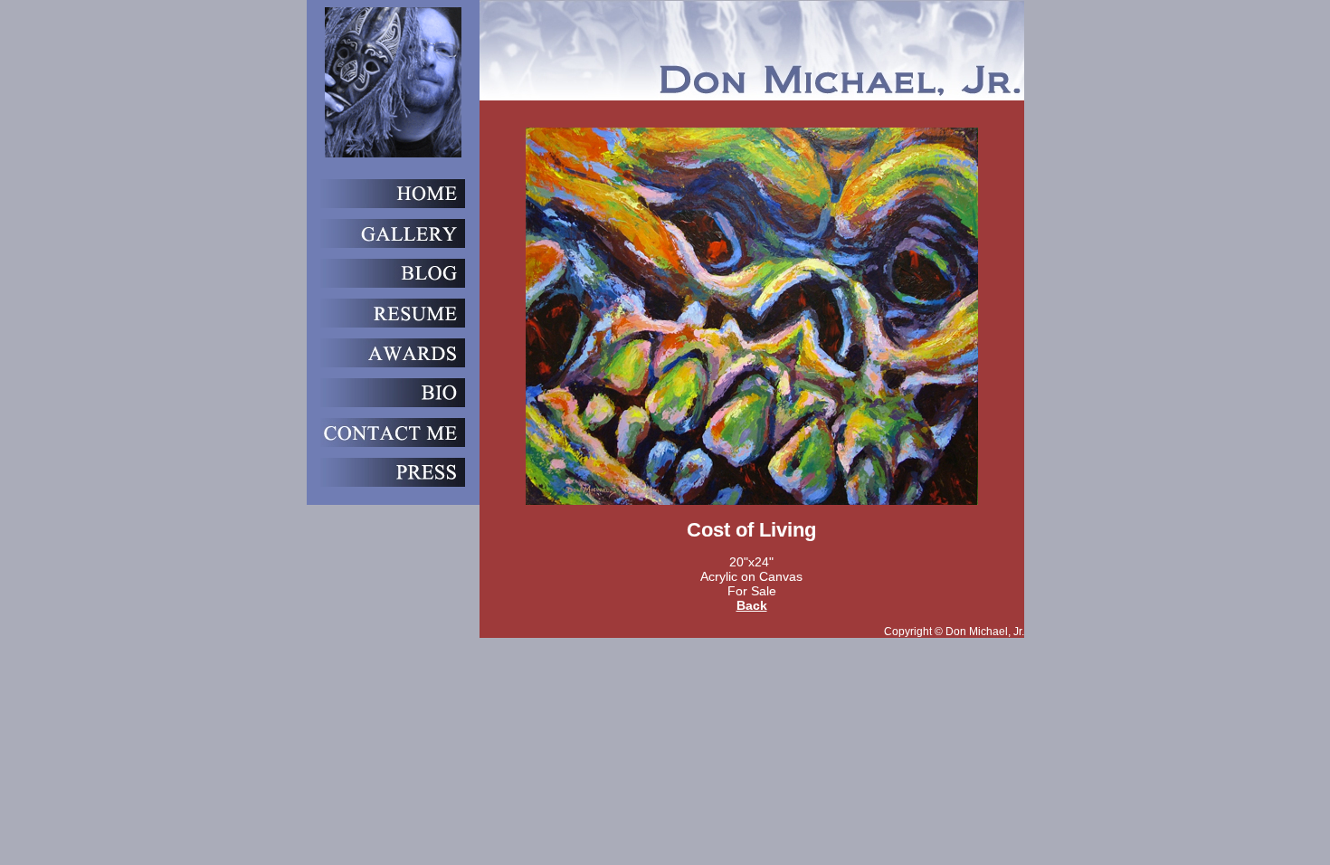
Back (751, 605)
